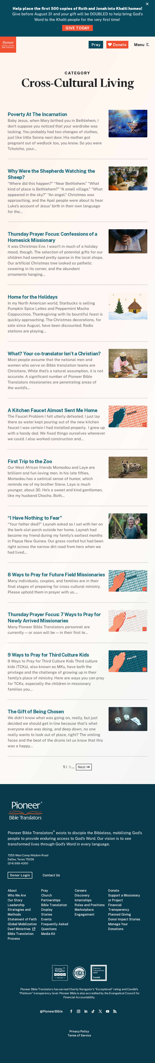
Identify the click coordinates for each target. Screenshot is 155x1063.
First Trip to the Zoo (30, 461)
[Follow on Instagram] (78, 1011)
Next (82, 767)
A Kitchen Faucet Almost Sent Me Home (52, 410)
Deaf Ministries (20, 929)
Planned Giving (119, 914)
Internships (83, 900)
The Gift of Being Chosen (36, 711)
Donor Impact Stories (124, 919)
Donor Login (20, 875)
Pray (95, 44)
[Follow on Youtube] (107, 1011)
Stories (46, 914)
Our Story (15, 900)
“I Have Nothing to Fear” (35, 518)
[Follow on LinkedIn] (86, 1011)
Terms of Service (79, 1035)
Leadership (16, 905)
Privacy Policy (79, 1031)
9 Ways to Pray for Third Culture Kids (48, 655)
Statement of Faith (22, 919)
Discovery (82, 895)
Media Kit (48, 934)
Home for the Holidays (32, 297)
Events (46, 919)
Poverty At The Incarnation (37, 114)
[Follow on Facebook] (71, 1011)
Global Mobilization (22, 924)
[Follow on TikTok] (93, 1011)
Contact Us (51, 875)
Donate (119, 44)
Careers (81, 890)
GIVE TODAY (78, 28)
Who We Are (17, 895)
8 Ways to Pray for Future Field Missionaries (56, 574)
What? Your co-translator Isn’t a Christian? (54, 353)
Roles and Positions (90, 905)
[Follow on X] (100, 1011)
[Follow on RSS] (115, 1011)
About (12, 890)
